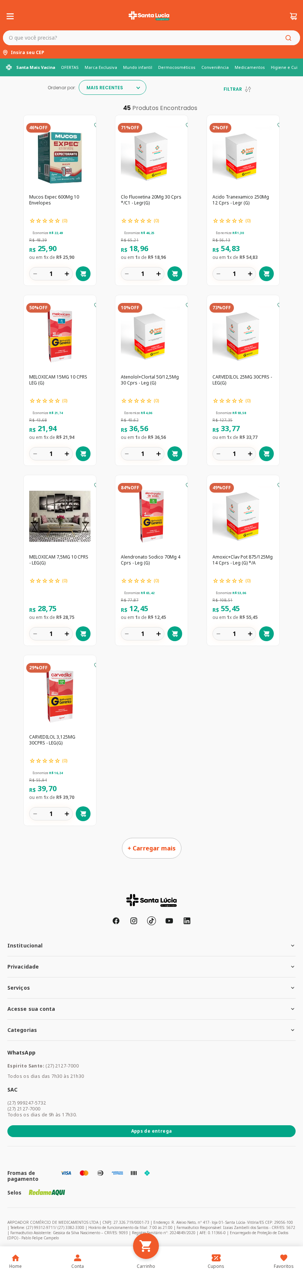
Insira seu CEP (27, 52)
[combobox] (151, 37)
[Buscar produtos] (289, 37)
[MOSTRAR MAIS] (151, 848)
